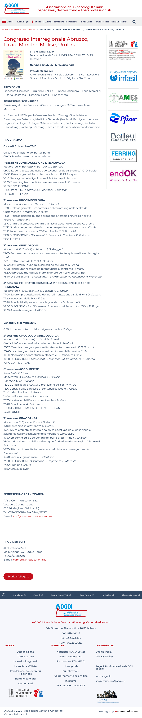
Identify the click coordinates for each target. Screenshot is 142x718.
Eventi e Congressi (23, 29)
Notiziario (38, 22)
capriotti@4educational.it (29, 559)
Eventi (48, 22)
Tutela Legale (23, 22)
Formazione (58, 22)
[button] (134, 22)
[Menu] (4, 21)
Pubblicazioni (102, 22)
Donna (124, 22)
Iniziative (115, 22)
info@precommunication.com (32, 516)
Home (5, 29)
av (115, 711)
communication (127, 711)
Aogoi (10, 22)
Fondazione (71, 22)
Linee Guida (86, 22)
